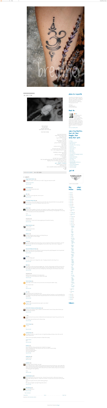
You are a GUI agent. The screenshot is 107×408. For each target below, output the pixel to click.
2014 (71, 202)
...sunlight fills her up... (72, 227)
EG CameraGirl (28, 187)
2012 (71, 206)
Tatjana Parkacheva (29, 225)
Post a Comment (28, 393)
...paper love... (72, 272)
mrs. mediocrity (72, 153)
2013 (71, 204)
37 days (71, 141)
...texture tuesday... (73, 252)
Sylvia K (27, 208)
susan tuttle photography (74, 164)
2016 (71, 199)
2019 (71, 194)
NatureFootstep (28, 387)
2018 (71, 196)
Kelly (26, 256)
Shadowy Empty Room (30, 182)
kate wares (72, 150)
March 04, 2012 (28, 353)
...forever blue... (72, 235)
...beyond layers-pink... (72, 246)
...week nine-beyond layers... (72, 268)
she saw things (72, 161)
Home (45, 395)
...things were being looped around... (72, 261)
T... (26, 315)
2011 (71, 294)
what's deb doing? (73, 167)
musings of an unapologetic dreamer (76, 154)
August (72, 216)
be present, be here (73, 142)
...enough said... (72, 265)
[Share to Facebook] (40, 172)
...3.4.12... (72, 284)
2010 (71, 296)
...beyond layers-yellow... (72, 249)
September (73, 214)
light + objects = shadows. (60, 163)
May (72, 221)
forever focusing (73, 147)
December (73, 207)
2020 (71, 193)
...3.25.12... (72, 237)
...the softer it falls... (73, 286)
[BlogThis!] (37, 172)
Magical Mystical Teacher (30, 179)
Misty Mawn (72, 151)
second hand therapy (73, 157)
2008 (71, 299)
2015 (71, 201)
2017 (71, 197)
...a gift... (72, 229)
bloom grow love (72, 143)
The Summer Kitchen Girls (30, 200)
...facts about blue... (72, 232)
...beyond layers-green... (72, 255)
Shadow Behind (28, 339)
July (72, 218)
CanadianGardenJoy (29, 376)
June (72, 220)
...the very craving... (73, 276)
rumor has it (72, 155)
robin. (27, 194)
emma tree (72, 146)
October (72, 212)
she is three (72, 159)
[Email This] (36, 172)
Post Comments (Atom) (32, 397)
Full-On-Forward (28, 281)
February (72, 289)
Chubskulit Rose (28, 332)
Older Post (64, 395)
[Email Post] (35, 172)
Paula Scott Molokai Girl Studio (31, 249)
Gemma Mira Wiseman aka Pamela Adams (33, 308)
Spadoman (28, 363)
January (72, 291)
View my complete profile (73, 127)
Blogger (58, 405)
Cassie (27, 241)
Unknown (27, 301)
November (72, 210)
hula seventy (72, 149)
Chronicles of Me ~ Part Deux (75, 145)
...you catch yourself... (73, 239)
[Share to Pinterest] (41, 172)
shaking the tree (73, 158)
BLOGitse (27, 345)
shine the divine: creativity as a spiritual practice (75, 163)
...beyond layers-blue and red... (73, 242)
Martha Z (27, 234)
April (72, 223)
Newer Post (26, 395)
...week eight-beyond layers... (72, 279)
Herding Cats (28, 356)
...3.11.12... (72, 273)
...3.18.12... (72, 257)
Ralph (27, 265)
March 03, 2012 (28, 184)
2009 (71, 297)
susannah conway (73, 165)
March (72, 224)
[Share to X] (38, 172)
